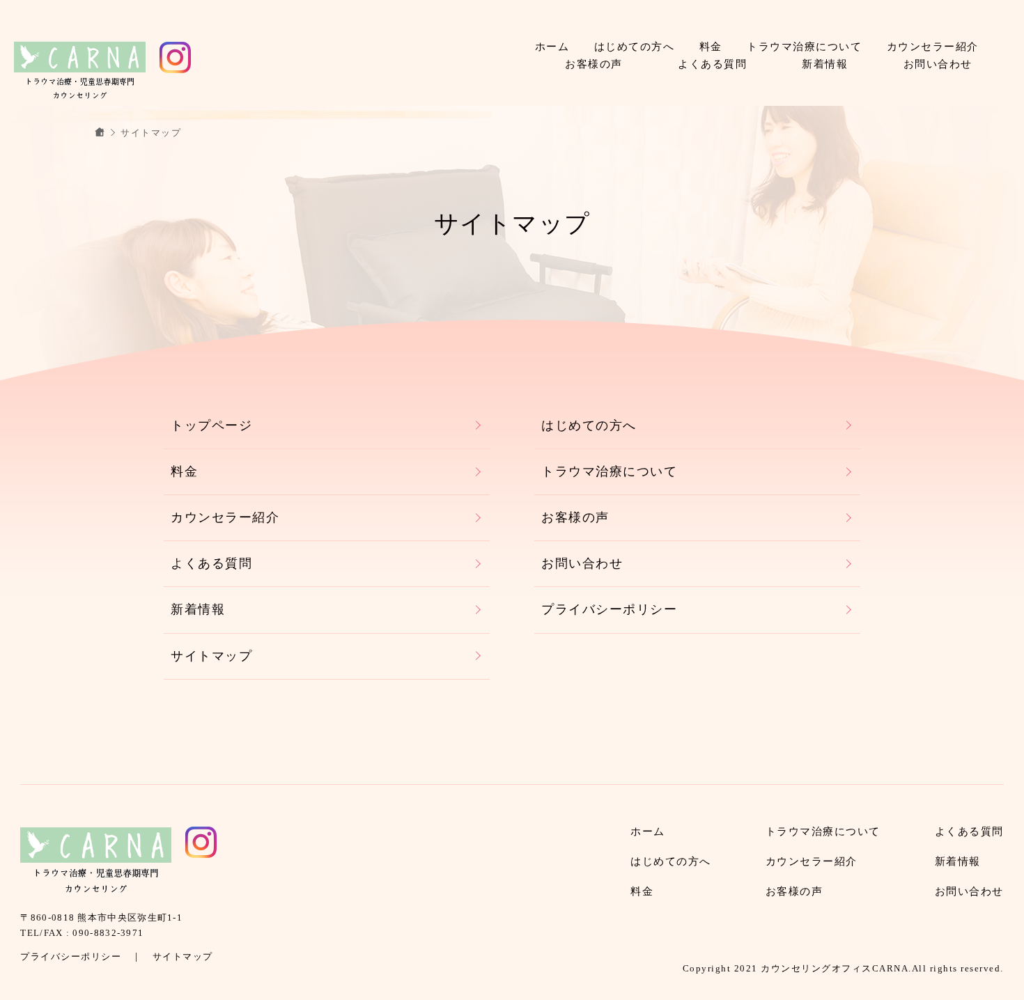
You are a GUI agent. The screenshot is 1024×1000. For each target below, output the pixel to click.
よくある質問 (712, 64)
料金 (710, 46)
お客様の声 (594, 64)
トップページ (211, 425)
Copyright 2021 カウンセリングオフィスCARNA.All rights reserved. (843, 968)
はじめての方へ (634, 46)
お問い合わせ (937, 64)
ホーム (552, 46)
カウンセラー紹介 (933, 46)
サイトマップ (211, 656)
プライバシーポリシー (609, 609)
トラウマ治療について (804, 46)
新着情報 (825, 64)
